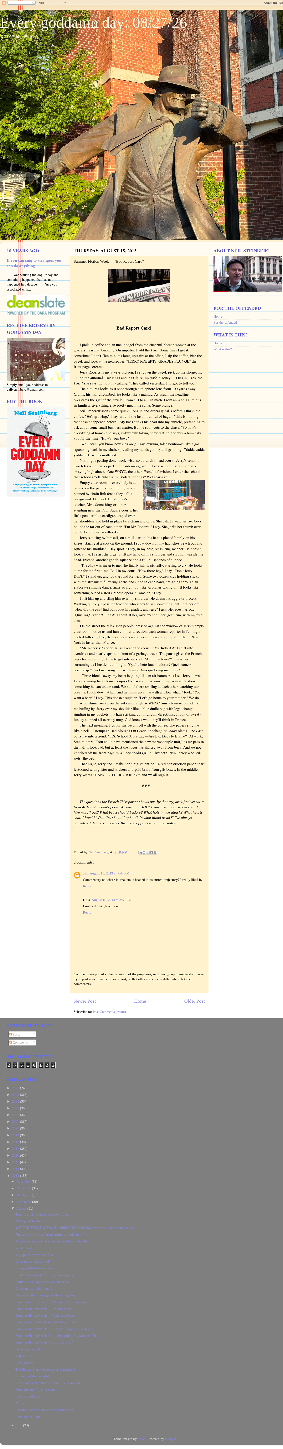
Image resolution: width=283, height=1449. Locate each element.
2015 (16, 1162)
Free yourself (24, 1363)
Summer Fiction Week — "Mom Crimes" (44, 1309)
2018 (16, 1142)
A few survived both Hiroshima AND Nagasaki (48, 1383)
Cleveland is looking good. (34, 1288)
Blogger (170, 1439)
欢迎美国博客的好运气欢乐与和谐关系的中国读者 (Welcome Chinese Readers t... (75, 1228)
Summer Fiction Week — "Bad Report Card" (47, 1322)
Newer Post (85, 1001)
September (24, 1202)
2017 (16, 1149)
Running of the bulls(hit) (32, 1376)
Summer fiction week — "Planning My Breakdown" (52, 1302)
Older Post (194, 1001)
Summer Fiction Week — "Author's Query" (45, 1315)
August (21, 1208)
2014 (16, 1169)
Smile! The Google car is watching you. (43, 1282)
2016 (16, 1155)
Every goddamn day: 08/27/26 (93, 22)
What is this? (223, 349)
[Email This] (140, 852)
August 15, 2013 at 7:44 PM (109, 873)
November (24, 1188)
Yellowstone (24, 1356)
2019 (16, 1135)
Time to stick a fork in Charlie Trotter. (42, 1214)
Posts (16, 1034)
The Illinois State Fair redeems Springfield (45, 1369)
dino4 (142, 1439)
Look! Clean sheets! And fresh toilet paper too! (48, 1275)
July (19, 1425)
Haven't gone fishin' (29, 1349)
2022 (16, 1115)
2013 (16, 1175)
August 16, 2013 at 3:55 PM (111, 900)
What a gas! (23, 1248)
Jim (86, 873)
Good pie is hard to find (32, 1261)
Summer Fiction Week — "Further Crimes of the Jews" (54, 1329)
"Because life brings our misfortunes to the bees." (50, 1234)
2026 (16, 1088)
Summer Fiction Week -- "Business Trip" (44, 1342)
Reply (87, 886)
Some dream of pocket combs (36, 1390)
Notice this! (23, 1403)
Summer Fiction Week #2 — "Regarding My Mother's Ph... (57, 1336)
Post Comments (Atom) (109, 1012)
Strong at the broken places (34, 1268)
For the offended (225, 322)
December (24, 1181)
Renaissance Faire (28, 1417)
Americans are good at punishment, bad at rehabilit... (52, 1241)
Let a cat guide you (28, 1396)
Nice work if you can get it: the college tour (46, 1295)
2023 (16, 1108)
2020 (16, 1128)
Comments (20, 1042)
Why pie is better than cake (34, 1255)
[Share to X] (148, 852)
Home (140, 1001)
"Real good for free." (30, 1221)
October (22, 1195)
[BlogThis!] (144, 852)
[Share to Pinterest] (155, 852)
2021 (16, 1121)
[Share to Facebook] (151, 852)
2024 (16, 1101)
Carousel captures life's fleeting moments (44, 1410)
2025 (16, 1095)
